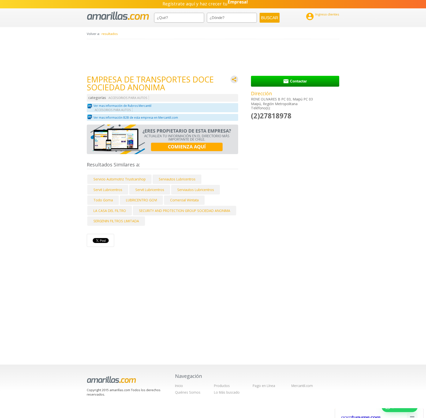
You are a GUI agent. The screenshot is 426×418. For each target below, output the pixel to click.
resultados (110, 34)
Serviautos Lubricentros (177, 179)
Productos (222, 385)
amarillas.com (118, 15)
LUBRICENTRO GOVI (141, 200)
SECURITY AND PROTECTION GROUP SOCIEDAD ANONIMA (184, 210)
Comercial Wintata (184, 200)
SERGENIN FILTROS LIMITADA (116, 221)
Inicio (179, 385)
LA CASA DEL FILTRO (109, 210)
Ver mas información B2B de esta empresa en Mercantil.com (135, 117)
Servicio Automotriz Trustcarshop (119, 179)
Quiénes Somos (187, 392)
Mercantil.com (302, 385)
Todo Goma (103, 200)
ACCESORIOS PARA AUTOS (127, 98)
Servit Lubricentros (107, 189)
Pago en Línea (264, 385)
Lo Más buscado (227, 392)
